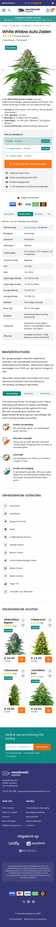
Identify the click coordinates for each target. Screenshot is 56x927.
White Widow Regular (11, 621)
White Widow (30, 227)
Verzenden (42, 746)
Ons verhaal (8, 808)
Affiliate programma (11, 825)
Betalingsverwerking (35, 812)
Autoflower (26, 25)
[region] (28, 19)
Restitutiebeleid (33, 821)
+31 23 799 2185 (9, 791)
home (5, 25)
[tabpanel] (28, 279)
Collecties (14, 25)
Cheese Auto (38, 619)
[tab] (10, 214)
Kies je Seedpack (13, 134)
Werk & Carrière (9, 812)
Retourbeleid (32, 816)
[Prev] (3, 70)
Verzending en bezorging (37, 808)
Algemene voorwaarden (35, 919)
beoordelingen (9, 821)
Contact (30, 825)
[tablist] (28, 214)
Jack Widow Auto (38, 672)
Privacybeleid (15, 919)
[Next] (53, 70)
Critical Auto (11, 670)
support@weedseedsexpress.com (34, 791)
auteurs (6, 816)
